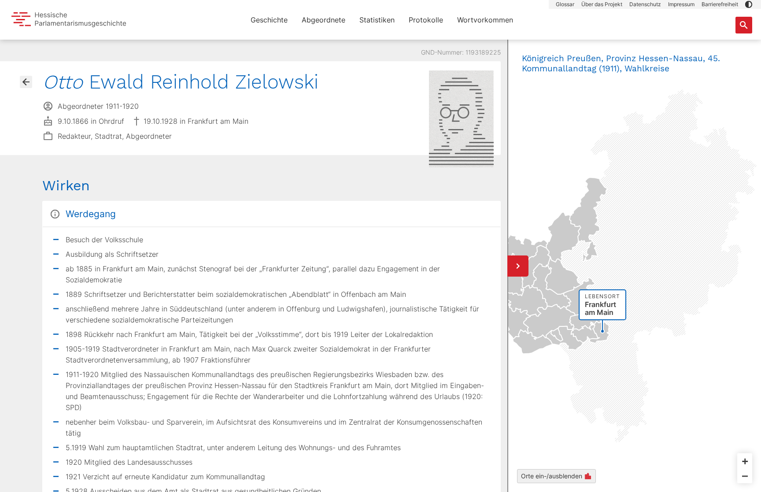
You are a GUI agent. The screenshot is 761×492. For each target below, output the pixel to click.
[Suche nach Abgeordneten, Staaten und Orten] (743, 25)
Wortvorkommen (485, 19)
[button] (748, 4)
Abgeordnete (323, 19)
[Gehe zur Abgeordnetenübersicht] (26, 82)
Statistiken (377, 19)
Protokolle (426, 19)
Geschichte (269, 19)
